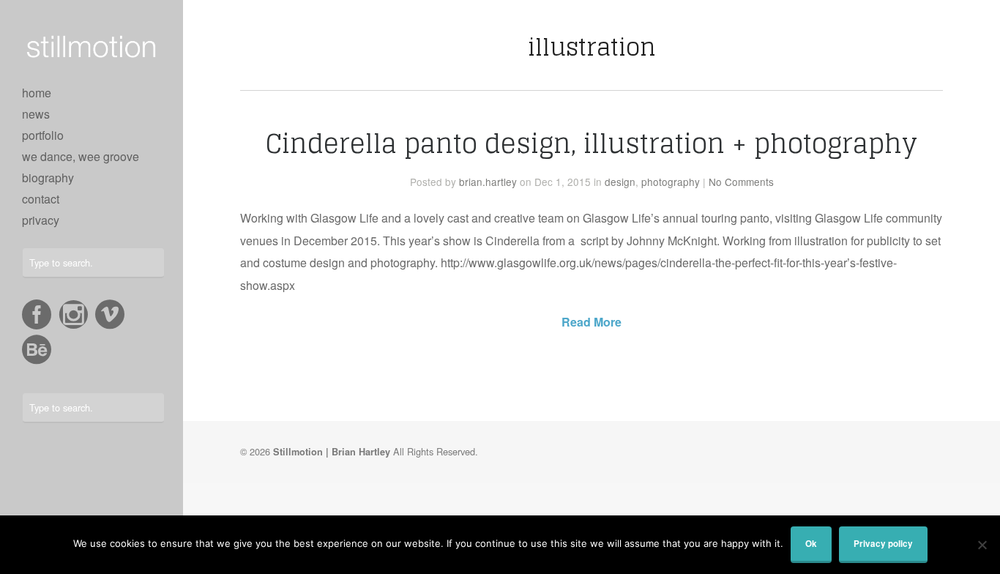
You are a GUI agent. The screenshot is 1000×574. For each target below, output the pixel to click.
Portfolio (43, 135)
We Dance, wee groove (80, 156)
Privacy (40, 220)
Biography (48, 177)
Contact (40, 198)
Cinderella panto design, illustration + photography (591, 143)
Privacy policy (883, 543)
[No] (981, 544)
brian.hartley (488, 181)
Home (36, 92)
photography (670, 181)
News (36, 113)
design (620, 181)
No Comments (741, 181)
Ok (811, 543)
